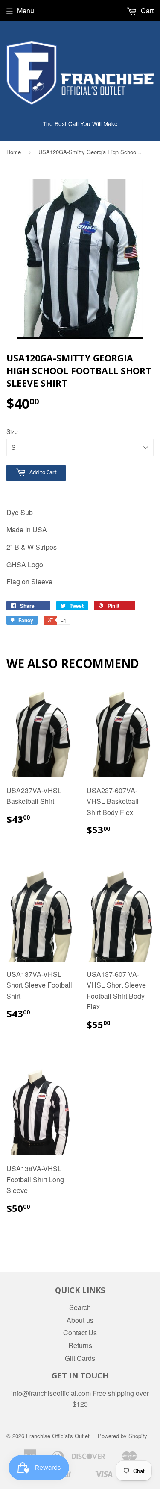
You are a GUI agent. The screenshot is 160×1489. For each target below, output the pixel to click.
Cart (146, 10)
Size (12, 431)
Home (13, 152)
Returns (80, 1345)
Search (80, 1307)
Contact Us (80, 1332)
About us (80, 1320)
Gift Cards (80, 1358)
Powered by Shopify (122, 1436)
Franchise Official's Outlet (58, 1436)
